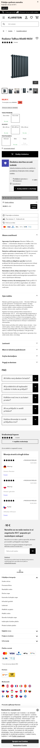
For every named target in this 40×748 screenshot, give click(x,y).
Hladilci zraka (6, 613)
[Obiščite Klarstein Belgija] (7, 696)
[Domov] (5, 31)
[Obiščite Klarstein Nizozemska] (12, 696)
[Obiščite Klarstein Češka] (7, 691)
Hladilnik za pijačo (7, 609)
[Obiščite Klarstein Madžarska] (12, 691)
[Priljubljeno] (31, 18)
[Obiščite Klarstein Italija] (21, 686)
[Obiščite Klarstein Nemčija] (3, 686)
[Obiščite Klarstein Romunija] (25, 691)
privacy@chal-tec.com (10, 563)
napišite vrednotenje (20, 441)
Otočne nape (6, 593)
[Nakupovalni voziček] (36, 18)
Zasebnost (7, 557)
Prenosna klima (7, 585)
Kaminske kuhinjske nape (10, 597)
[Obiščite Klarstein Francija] (16, 686)
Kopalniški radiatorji (21, 31)
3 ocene (16, 42)
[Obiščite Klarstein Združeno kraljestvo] (29, 686)
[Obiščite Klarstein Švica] (12, 686)
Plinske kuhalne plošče (9, 625)
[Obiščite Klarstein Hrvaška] (21, 691)
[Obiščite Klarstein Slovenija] (21, 696)
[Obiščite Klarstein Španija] (25, 686)
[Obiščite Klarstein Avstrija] (7, 686)
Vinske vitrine (6, 581)
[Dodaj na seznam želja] (37, 38)
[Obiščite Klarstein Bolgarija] (29, 691)
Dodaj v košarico (22, 154)
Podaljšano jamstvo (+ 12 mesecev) (20, 180)
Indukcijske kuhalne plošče (10, 621)
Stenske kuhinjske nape (9, 617)
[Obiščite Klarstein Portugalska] (16, 696)
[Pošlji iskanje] (4, 24)
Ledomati (5, 605)
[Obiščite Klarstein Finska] (3, 696)
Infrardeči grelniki (7, 601)
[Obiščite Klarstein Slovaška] (3, 691)
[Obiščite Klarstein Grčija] (25, 696)
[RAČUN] (26, 17)
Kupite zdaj (4, 8)
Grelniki (10, 31)
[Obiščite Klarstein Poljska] (16, 691)
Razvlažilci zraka (7, 589)
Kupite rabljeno (9, 202)
